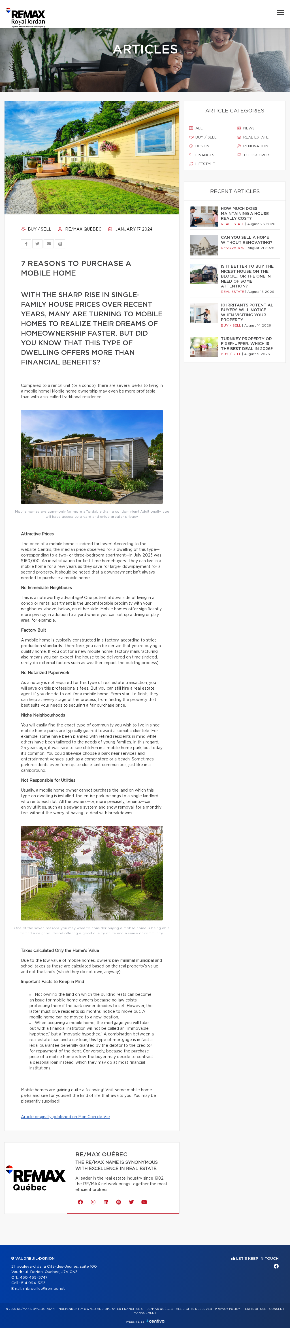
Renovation (255, 146)
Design (201, 146)
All (198, 128)
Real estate (255, 137)
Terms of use (254, 1309)
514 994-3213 (33, 1283)
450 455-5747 (34, 1278)
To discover (255, 155)
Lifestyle (204, 164)
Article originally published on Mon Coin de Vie (65, 1117)
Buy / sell (39, 229)
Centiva (155, 1321)
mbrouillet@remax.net (44, 1289)
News (248, 128)
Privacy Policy (227, 1309)
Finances (204, 155)
